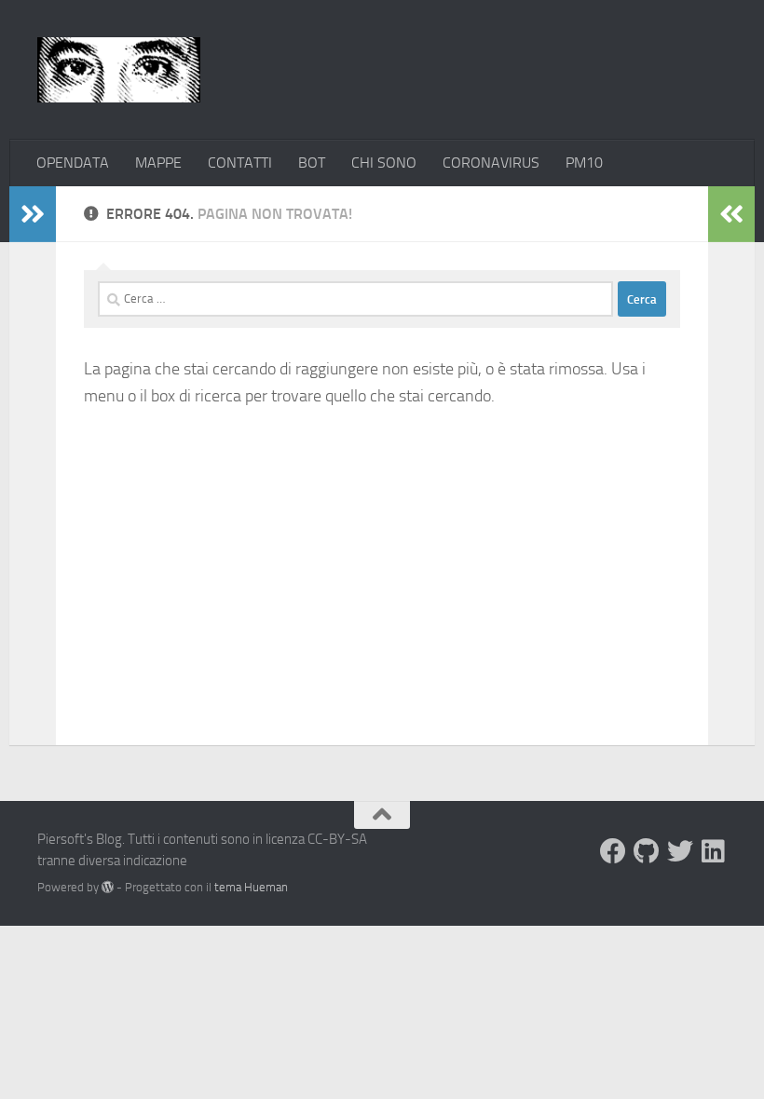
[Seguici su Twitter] (680, 851)
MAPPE (158, 162)
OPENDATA (72, 162)
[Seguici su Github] (647, 851)
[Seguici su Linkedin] (714, 851)
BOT (311, 162)
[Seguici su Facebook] (613, 851)
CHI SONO (383, 162)
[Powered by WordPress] (108, 887)
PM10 (584, 162)
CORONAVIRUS (491, 162)
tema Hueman (251, 887)
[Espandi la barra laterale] (32, 214)
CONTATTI (240, 162)
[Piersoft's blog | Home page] (118, 69)
